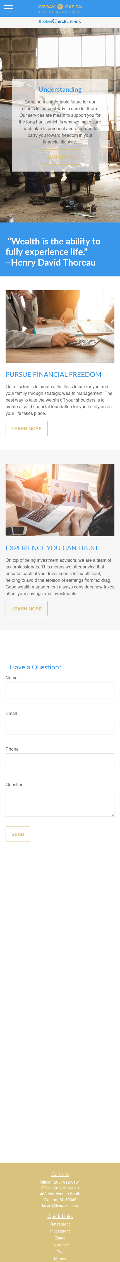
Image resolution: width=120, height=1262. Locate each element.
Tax (60, 1251)
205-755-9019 (66, 1188)
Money (60, 1258)
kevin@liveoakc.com (60, 1205)
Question (14, 784)
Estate (60, 1238)
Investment (60, 1231)
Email (11, 713)
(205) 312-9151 (66, 1182)
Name (12, 677)
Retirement (60, 1224)
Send (17, 834)
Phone (12, 749)
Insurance (60, 1245)
